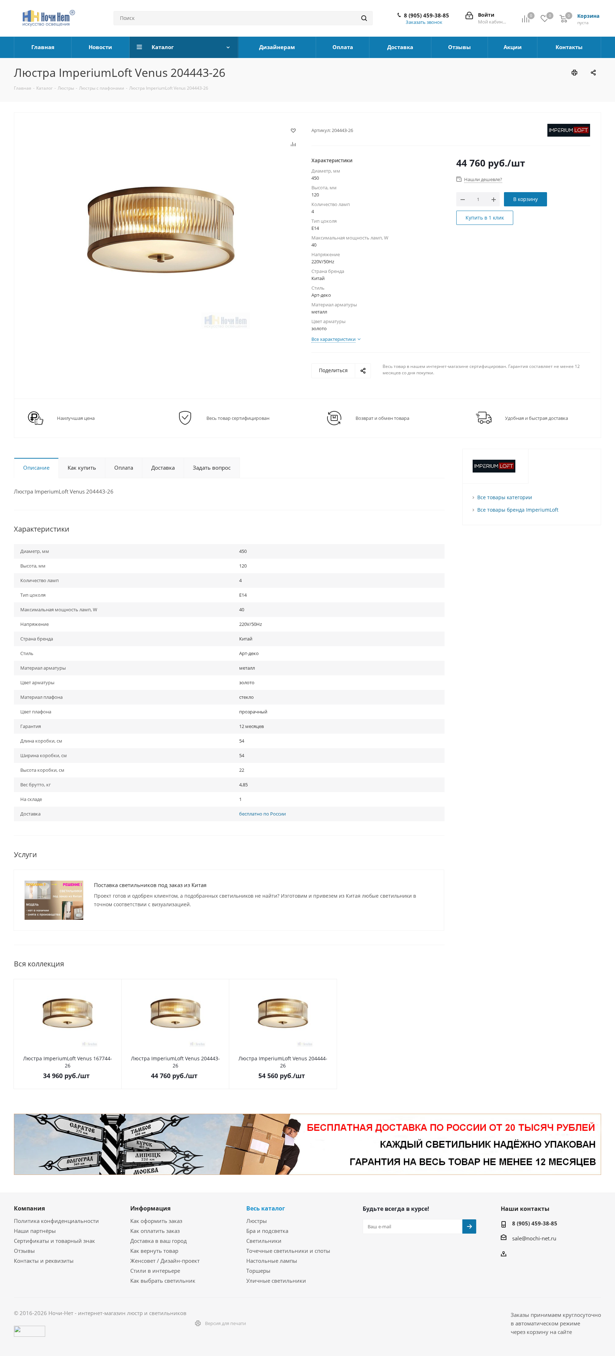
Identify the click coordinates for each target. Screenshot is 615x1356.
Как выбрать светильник (162, 1280)
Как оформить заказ (156, 1220)
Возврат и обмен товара (382, 418)
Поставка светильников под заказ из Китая (150, 884)
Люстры (256, 1220)
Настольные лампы (271, 1260)
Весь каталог (265, 1208)
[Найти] (364, 18)
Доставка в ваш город (158, 1240)
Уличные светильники (276, 1280)
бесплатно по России (262, 814)
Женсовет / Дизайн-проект (165, 1260)
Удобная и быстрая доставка (536, 418)
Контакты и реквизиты (44, 1260)
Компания (29, 1208)
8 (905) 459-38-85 (426, 15)
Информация (150, 1208)
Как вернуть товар (154, 1250)
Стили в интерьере (155, 1270)
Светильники (264, 1240)
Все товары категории (504, 497)
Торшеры (258, 1270)
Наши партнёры (35, 1230)
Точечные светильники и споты (288, 1250)
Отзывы (24, 1250)
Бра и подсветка (267, 1230)
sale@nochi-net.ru (534, 1238)
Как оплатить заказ (155, 1230)
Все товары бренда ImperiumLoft (517, 509)
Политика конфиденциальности (56, 1220)
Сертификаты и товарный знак (54, 1240)
